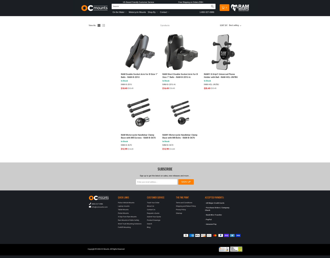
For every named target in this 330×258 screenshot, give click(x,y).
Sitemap (179, 213)
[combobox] (164, 6)
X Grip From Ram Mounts (127, 217)
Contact (164, 12)
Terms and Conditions (184, 203)
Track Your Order (153, 203)
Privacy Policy (181, 210)
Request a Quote (153, 213)
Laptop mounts (123, 206)
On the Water (119, 12)
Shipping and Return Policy (186, 206)
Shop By (152, 12)
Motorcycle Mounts (137, 12)
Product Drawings (153, 220)
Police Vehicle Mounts (126, 203)
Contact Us (151, 210)
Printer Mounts (123, 213)
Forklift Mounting (124, 227)
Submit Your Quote (154, 217)
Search (149, 224)
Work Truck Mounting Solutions (129, 224)
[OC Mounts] (94, 8)
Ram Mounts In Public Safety (128, 220)
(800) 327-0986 (97, 204)
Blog (148, 227)
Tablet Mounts (123, 210)
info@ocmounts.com (99, 207)
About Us (150, 206)
